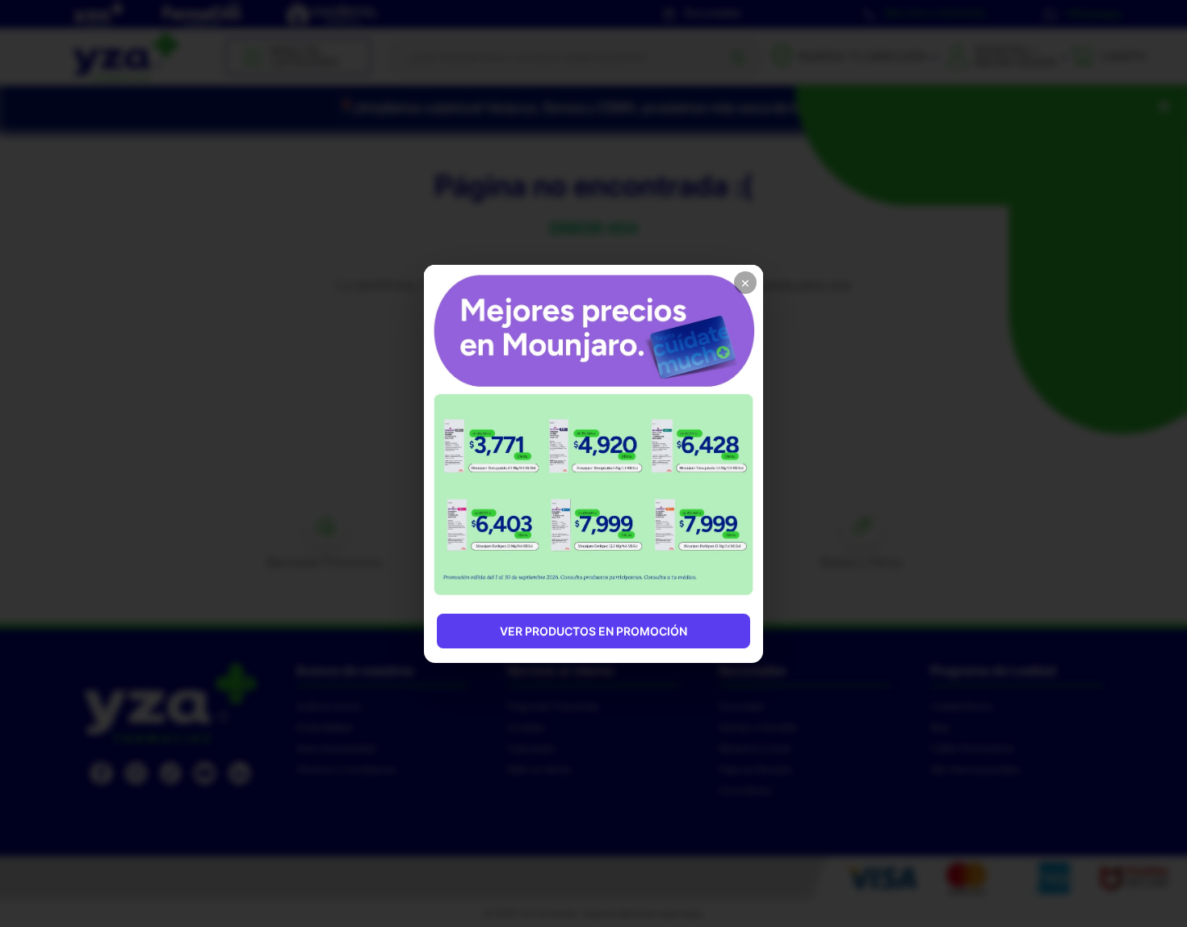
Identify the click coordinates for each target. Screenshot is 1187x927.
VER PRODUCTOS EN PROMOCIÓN (593, 631)
